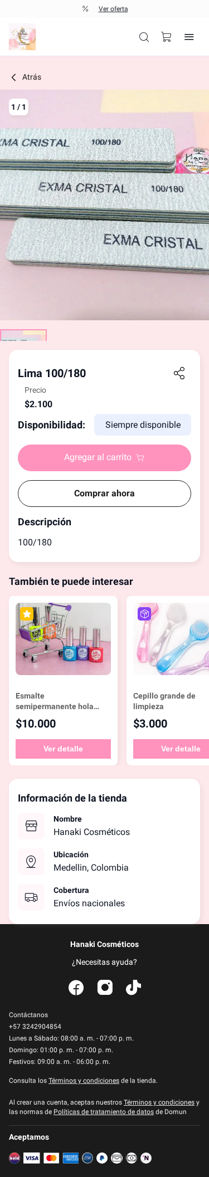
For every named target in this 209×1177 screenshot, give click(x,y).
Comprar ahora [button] (104, 493)
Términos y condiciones (83, 1081)
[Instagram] (105, 988)
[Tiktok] (133, 988)
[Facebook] (76, 988)
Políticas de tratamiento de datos (104, 1112)
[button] (144, 37)
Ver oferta (113, 9)
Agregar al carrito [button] (98, 457)
